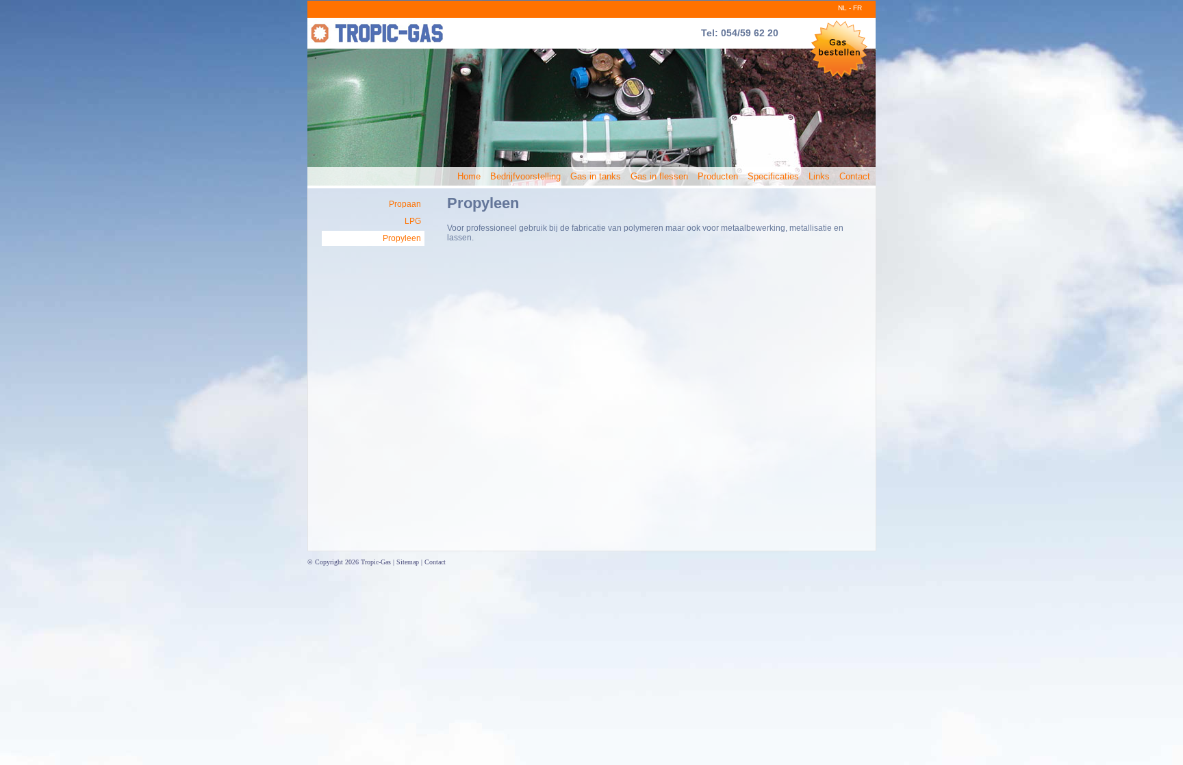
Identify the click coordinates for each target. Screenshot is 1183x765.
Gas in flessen (659, 176)
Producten (718, 176)
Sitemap (407, 562)
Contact (854, 176)
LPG (413, 221)
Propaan (405, 204)
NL (842, 8)
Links (819, 176)
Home (469, 176)
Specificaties (773, 176)
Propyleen (402, 238)
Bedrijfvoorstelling (525, 176)
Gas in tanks (595, 176)
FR (857, 8)
